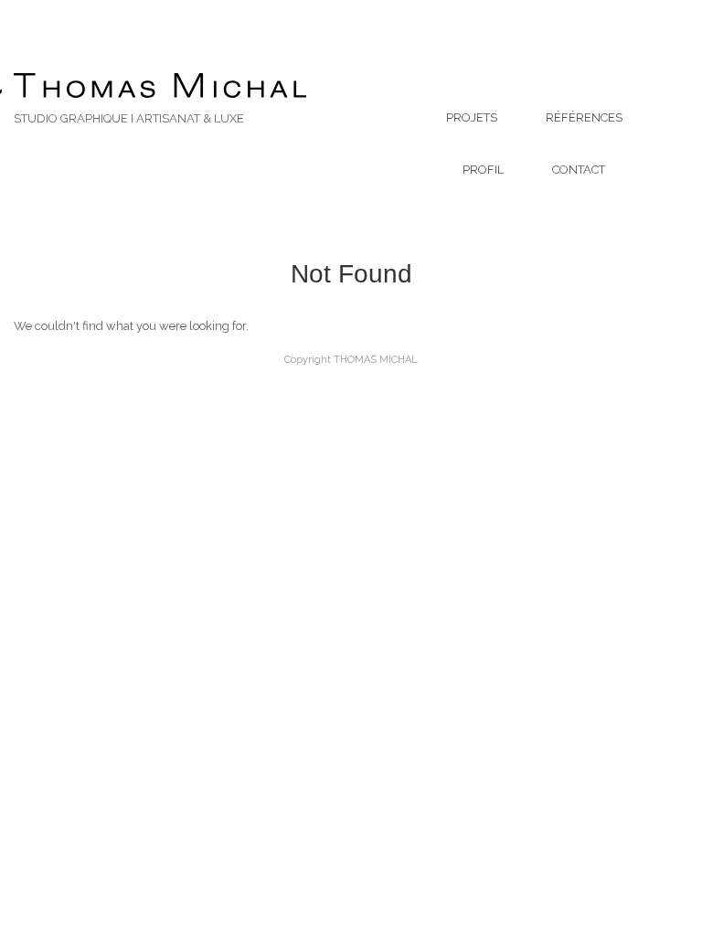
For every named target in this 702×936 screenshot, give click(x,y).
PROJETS (471, 117)
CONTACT (578, 169)
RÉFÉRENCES (584, 117)
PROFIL (483, 169)
